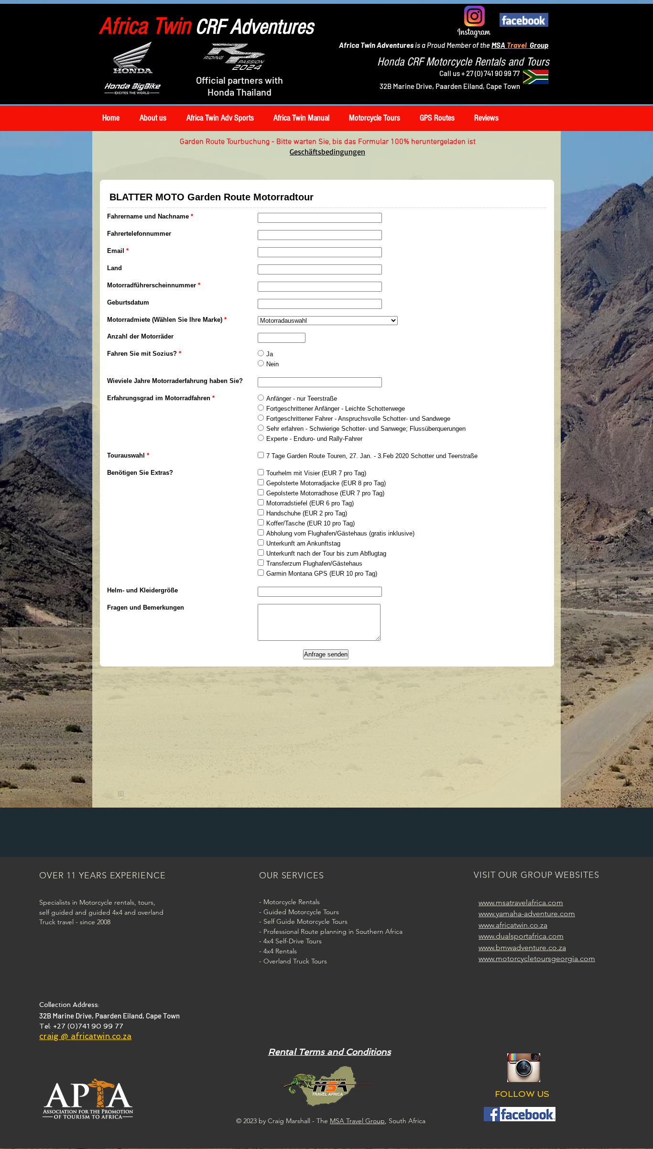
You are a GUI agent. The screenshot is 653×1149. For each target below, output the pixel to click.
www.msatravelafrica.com (521, 902)
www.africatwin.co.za (513, 925)
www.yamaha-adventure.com (527, 913)
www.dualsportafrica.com (521, 936)
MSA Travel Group (357, 1120)
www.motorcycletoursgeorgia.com (537, 958)
